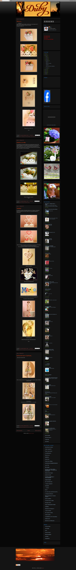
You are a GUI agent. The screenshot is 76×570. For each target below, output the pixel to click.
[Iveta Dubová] (47, 101)
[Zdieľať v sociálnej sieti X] (37, 135)
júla (46, 56)
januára (47, 67)
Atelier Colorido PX (48, 449)
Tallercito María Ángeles (49, 472)
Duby (50, 27)
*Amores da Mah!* (48, 510)
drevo (25, 136)
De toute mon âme (48, 384)
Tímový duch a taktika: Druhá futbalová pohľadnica (53, 218)
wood (35, 136)
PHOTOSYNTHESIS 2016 (53, 314)
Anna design (47, 528)
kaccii (46, 530)
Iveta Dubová (45, 89)
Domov (29, 430)
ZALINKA (46, 536)
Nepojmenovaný (47, 289)
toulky (50, 253)
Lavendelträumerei (48, 453)
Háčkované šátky (51, 261)
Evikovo (46, 292)
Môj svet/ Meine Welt (48, 224)
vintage (30, 427)
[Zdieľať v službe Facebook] (38, 135)
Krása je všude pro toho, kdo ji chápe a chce (51, 210)
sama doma (47, 441)
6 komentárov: (31, 135)
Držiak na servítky (21, 142)
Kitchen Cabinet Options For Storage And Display (51, 393)
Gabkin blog (47, 299)
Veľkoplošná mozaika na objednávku (52, 429)
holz (27, 136)
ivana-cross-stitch (48, 274)
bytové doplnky (22, 136)
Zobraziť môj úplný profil (52, 29)
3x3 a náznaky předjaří (52, 246)
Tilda (30, 349)
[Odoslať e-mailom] (35, 135)
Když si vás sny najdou (52, 397)
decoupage (23, 349)
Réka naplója (47, 467)
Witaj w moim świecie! (48, 451)
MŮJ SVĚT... (47, 267)
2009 (46, 73)
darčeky (21, 349)
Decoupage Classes (48, 502)
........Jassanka (47, 363)
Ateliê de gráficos (47, 514)
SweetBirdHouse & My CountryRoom (51, 516)
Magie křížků (47, 260)
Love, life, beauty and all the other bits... (51, 377)
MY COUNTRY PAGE (48, 481)
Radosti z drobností (48, 374)
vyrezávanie (32, 136)
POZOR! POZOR (51, 368)
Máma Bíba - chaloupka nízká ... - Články (50, 204)
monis (46, 356)
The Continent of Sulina (49, 512)
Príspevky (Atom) (31, 433)
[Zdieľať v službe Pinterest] (39, 135)
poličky (29, 136)
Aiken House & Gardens (49, 447)
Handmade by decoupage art (49, 508)
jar (23, 202)
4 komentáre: (31, 201)
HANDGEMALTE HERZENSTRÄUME (51, 463)
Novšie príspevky (19, 430)
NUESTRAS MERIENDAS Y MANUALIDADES (49, 477)
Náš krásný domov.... (48, 437)
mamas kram (47, 459)
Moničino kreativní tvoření (49, 349)
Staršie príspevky (38, 430)
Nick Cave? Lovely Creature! (53, 404)
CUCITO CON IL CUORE (49, 500)
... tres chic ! (47, 487)
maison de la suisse (48, 306)
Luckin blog (47, 439)
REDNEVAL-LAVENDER (49, 245)
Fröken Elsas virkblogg (48, 461)
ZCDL (46, 217)
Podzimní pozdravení (52, 414)
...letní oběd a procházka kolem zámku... (53, 283)
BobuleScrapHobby (48, 534)
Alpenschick (47, 485)
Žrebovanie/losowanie (52, 385)
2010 (46, 72)
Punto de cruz (47, 455)
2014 (46, 53)
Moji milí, (50, 225)
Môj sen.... (19, 21)
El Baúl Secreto (47, 518)
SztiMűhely (47, 506)
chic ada (46, 313)
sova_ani (50, 293)
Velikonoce (50, 335)
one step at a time (51, 350)
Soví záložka (51, 275)
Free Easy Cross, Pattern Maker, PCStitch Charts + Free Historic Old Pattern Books (51, 470)
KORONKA (47, 457)
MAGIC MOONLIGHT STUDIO (50, 504)
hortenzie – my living (48, 238)
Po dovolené (51, 321)
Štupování (50, 239)
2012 (46, 69)
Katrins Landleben (48, 498)
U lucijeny (46, 342)
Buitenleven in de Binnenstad (49, 520)
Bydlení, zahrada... (48, 413)
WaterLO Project (48, 532)
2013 (46, 55)
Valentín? (19, 208)
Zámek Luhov (51, 210)
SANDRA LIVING (48, 367)
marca (47, 59)
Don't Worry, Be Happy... (52, 307)
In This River (47, 403)
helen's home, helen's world (49, 281)
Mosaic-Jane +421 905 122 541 (50, 428)
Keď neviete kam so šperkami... (24, 355)
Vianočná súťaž (47, 364)
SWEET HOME (47, 335)
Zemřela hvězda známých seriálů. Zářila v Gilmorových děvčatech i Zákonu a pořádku (51, 206)
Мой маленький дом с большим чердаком (50, 496)
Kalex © (46, 489)
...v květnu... (51, 268)
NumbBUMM (47, 538)
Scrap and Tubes (47, 526)
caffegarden (47, 231)
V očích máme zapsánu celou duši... (50, 421)
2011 (46, 71)
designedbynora (47, 327)
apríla (47, 57)
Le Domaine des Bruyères (49, 493)
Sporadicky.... (51, 357)
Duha (46, 411)
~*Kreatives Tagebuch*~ (49, 483)
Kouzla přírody (47, 253)
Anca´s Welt (47, 465)
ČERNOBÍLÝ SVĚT (52, 232)
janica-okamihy (47, 435)
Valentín (32, 349)
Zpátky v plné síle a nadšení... (53, 378)
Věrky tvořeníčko (47, 320)
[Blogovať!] (36, 135)
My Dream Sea (47, 392)
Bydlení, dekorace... (48, 289)
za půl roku (50, 343)
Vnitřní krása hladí (48, 396)
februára (47, 60)
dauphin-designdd (48, 479)
